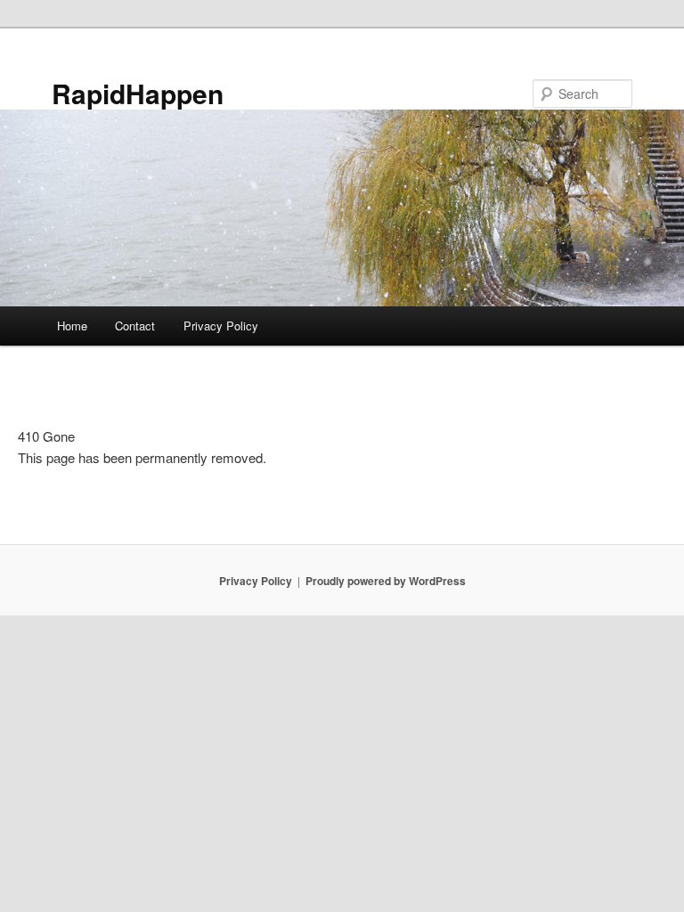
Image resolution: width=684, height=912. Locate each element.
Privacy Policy (220, 325)
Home (72, 325)
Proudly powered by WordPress (385, 581)
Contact (135, 325)
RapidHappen (138, 93)
